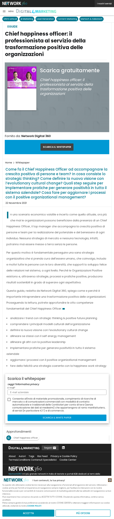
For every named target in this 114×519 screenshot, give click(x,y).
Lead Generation (45, 18)
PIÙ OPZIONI (83, 513)
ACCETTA (28, 513)
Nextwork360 (15, 473)
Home (8, 162)
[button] (8, 11)
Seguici (48, 447)
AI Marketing (26, 18)
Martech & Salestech (91, 18)
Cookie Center (68, 459)
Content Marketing (67, 18)
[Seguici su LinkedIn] (63, 447)
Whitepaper (23, 162)
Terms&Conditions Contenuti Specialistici (33, 459)
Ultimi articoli (10, 18)
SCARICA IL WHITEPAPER (57, 147)
